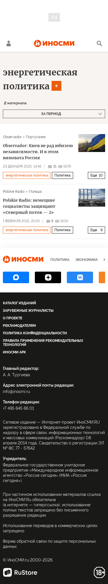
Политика (62, 175)
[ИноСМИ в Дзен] (48, 277)
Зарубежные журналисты (28, 311)
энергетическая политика (26, 175)
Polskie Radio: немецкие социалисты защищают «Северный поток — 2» (29, 206)
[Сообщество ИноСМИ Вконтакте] (80, 277)
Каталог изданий (19, 303)
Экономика (86, 260)
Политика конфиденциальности (35, 333)
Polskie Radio (14, 192)
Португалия (36, 137)
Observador (12, 137)
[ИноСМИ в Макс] (16, 277)
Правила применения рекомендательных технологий (43, 343)
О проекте (12, 318)
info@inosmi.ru (16, 391)
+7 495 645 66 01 (18, 408)
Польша (35, 192)
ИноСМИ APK (14, 352)
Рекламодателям (19, 326)
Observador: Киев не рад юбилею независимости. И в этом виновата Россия (38, 151)
